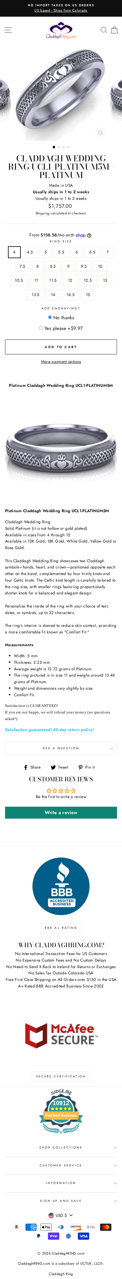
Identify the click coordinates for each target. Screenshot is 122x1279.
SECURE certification (61, 1076)
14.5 (71, 294)
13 (105, 280)
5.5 (61, 252)
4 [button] (69, 147)
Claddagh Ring (61, 1274)
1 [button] (54, 147)
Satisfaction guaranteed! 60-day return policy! (49, 730)
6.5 (92, 252)
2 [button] (59, 147)
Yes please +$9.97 (63, 328)
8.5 (53, 266)
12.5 (88, 280)
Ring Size (61, 241)
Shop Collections (61, 1147)
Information (61, 1183)
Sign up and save (61, 1201)
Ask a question (61, 748)
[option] (61, 8)
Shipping (43, 213)
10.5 (19, 280)
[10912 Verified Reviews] (61, 1135)
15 (88, 294)
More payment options (61, 361)
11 (36, 280)
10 (100, 266)
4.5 (30, 252)
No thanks (63, 317)
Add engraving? (61, 308)
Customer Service (61, 1165)
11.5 (53, 280)
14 (53, 294)
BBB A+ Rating (61, 928)
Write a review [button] (61, 812)
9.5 (84, 266)
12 (70, 280)
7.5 (22, 266)
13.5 (35, 294)
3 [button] (64, 147)
